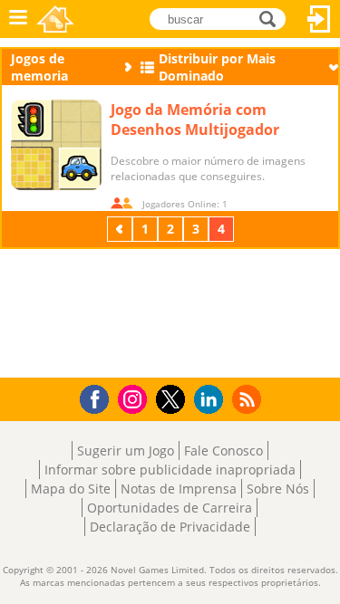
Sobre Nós (278, 488)
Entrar (319, 19)
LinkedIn (211, 399)
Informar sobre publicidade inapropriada (170, 469)
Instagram (135, 398)
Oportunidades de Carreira (169, 507)
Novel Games (55, 19)
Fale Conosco (223, 450)
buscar (272, 17)
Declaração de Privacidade (170, 526)
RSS (248, 399)
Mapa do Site (71, 488)
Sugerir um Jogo (125, 450)
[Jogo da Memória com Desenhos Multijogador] (56, 145)
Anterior (121, 228)
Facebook (99, 397)
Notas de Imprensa (179, 488)
